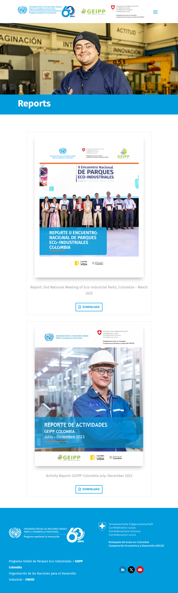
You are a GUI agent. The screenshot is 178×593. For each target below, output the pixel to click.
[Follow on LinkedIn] (122, 569)
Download (91, 307)
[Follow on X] (131, 569)
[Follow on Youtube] (140, 569)
